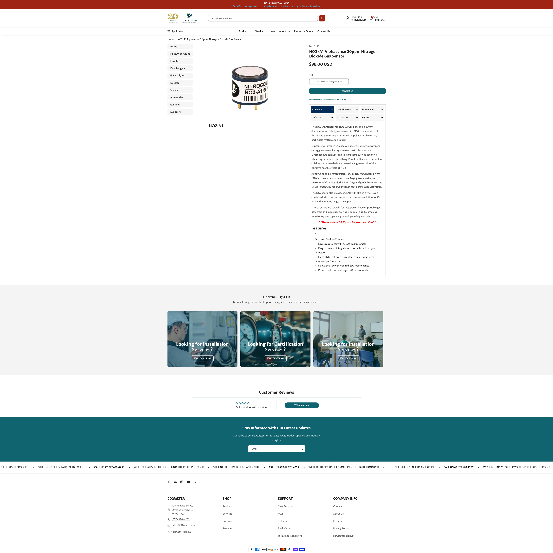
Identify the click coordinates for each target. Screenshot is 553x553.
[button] (377, 18)
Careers (337, 520)
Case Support (285, 506)
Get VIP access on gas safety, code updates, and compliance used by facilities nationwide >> (276, 6)
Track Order (284, 528)
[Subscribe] (302, 449)
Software (316, 117)
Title (311, 74)
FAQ (280, 513)
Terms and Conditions (290, 535)
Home (170, 39)
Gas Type (175, 104)
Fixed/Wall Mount (180, 53)
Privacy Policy (341, 528)
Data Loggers (177, 68)
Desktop (175, 82)
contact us (347, 90)
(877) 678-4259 (181, 519)
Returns (282, 520)
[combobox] (263, 18)
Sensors (174, 89)
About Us (338, 513)
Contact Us (339, 506)
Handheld (175, 61)
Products (243, 31)
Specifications (344, 109)
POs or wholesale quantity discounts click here (328, 99)
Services (227, 513)
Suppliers (175, 111)
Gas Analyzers (178, 75)
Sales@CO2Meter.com (184, 524)
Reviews (366, 117)
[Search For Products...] (322, 18)
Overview (317, 109)
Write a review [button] (301, 405)
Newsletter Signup (343, 535)
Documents (368, 109)
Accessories (176, 97)
